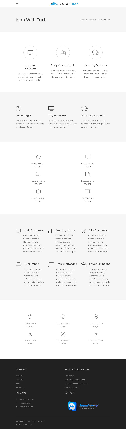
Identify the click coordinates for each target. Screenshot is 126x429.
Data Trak (19, 376)
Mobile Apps (69, 376)
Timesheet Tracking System (75, 379)
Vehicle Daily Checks (72, 387)
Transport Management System (76, 383)
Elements (92, 20)
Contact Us (20, 387)
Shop (18, 383)
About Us (19, 379)
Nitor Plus (28, 424)
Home (82, 20)
